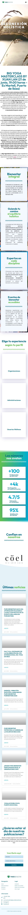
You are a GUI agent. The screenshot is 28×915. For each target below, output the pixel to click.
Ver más (14, 373)
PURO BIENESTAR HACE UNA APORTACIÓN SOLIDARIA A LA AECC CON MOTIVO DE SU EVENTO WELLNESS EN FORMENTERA (13, 612)
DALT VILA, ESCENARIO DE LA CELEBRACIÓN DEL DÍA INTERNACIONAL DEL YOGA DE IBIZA (13, 654)
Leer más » (6, 628)
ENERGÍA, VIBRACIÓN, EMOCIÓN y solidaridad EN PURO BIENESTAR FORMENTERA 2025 (12, 693)
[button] (26, 2)
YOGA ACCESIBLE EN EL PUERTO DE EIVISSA (12, 804)
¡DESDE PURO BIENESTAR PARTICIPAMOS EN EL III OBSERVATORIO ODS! (12, 767)
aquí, (15, 157)
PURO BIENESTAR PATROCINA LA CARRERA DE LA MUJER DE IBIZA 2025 (13, 730)
